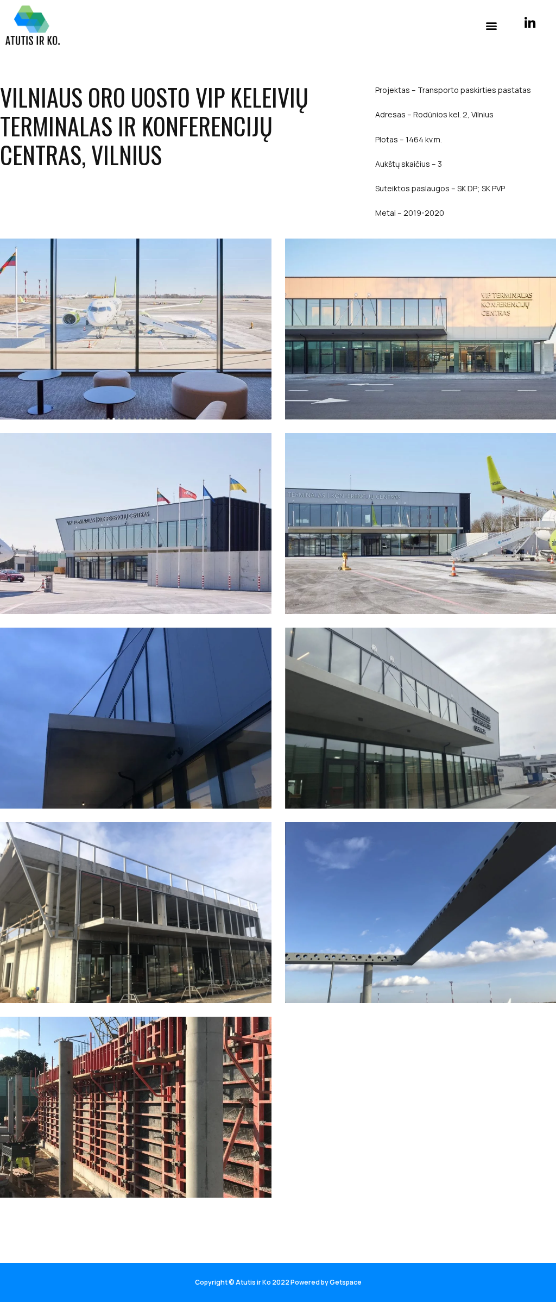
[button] (492, 25)
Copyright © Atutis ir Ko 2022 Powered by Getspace (278, 1282)
